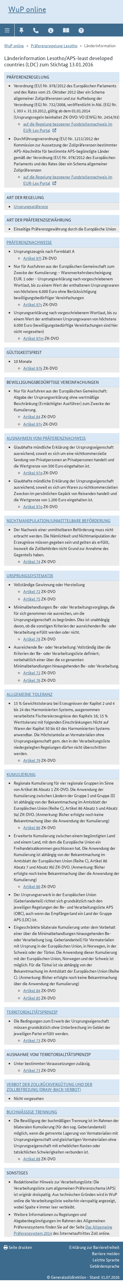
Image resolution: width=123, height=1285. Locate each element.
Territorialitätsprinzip (32, 1012)
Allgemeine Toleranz (30, 694)
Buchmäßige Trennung (32, 1112)
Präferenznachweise (29, 242)
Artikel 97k (32, 368)
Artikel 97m (33, 338)
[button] (7, 30)
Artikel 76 (31, 680)
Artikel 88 (31, 1159)
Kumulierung (21, 774)
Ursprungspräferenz (31, 206)
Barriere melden (105, 1253)
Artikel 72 (31, 591)
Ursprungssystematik (30, 575)
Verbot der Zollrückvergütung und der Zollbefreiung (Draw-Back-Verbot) (49, 1086)
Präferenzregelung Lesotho (54, 45)
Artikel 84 (31, 416)
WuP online (27, 9)
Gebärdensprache (104, 1266)
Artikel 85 (31, 998)
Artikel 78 (31, 639)
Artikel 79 (31, 760)
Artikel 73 (31, 1040)
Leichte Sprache (106, 1260)
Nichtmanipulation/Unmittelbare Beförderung (58, 520)
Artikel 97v (32, 304)
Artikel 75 (31, 599)
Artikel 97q (32, 473)
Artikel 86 (31, 827)
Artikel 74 (31, 561)
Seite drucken (20, 1247)
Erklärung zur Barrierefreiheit (94, 1247)
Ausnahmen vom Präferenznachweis (46, 438)
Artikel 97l (32, 258)
